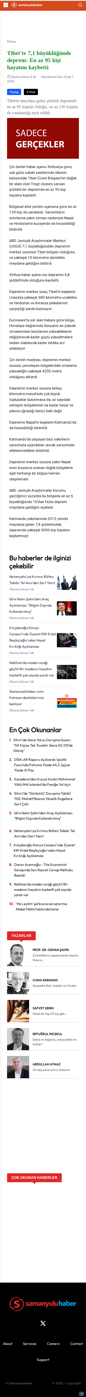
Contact (76, 1343)
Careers (53, 1343)
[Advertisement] (43, 1127)
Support (43, 1359)
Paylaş (14, 92)
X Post (30, 92)
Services (29, 1343)
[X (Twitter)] (43, 1323)
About (7, 1343)
